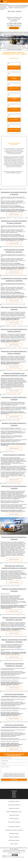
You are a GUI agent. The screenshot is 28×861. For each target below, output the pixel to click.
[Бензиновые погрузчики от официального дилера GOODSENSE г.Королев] (14, 64)
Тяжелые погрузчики (14, 119)
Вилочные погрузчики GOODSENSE (18, 6)
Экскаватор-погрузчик (14, 833)
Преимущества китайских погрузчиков (14, 830)
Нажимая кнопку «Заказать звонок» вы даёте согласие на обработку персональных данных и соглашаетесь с (14, 775)
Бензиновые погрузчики (14, 801)
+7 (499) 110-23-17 (14, 25)
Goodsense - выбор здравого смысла (17, 7)
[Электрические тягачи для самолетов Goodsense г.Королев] (14, 563)
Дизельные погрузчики (14, 808)
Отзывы (14, 795)
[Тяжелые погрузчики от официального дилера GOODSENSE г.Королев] (14, 116)
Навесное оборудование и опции (14, 98)
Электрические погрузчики (14, 129)
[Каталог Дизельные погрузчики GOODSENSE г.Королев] (14, 304)
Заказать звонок (14, 28)
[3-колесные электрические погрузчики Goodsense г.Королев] (14, 691)
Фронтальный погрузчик (14, 840)
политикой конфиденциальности (17, 776)
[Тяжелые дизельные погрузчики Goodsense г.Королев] (14, 614)
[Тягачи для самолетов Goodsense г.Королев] (14, 526)
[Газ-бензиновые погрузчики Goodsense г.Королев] (14, 246)
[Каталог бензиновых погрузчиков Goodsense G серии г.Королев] (14, 218)
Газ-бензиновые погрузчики (14, 78)
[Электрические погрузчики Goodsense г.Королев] (14, 660)
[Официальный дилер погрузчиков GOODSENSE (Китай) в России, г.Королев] (4, 7)
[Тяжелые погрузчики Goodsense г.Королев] (14, 586)
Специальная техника (14, 815)
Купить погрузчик (14, 843)
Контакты (14, 797)
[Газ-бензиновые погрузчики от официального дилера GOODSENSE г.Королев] (14, 74)
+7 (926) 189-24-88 (14, 23)
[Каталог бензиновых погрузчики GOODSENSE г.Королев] (14, 189)
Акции (14, 794)
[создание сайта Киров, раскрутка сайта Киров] (13, 857)
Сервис (14, 792)
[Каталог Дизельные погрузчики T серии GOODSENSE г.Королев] (14, 348)
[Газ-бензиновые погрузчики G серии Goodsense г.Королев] (14, 275)
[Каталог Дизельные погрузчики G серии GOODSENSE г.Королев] (14, 326)
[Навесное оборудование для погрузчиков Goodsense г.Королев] (14, 370)
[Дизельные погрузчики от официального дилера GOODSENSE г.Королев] (14, 85)
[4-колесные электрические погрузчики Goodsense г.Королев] (14, 722)
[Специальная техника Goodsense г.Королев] (14, 394)
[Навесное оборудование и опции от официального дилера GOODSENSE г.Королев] (14, 95)
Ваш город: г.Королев (14, 11)
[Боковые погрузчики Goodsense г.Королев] (14, 420)
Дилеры (14, 793)
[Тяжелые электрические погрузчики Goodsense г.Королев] (14, 636)
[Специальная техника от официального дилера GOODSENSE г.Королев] (14, 106)
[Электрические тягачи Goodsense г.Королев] (14, 483)
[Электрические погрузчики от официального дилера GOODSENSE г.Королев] (14, 126)
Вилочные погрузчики (14, 836)
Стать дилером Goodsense (14, 826)
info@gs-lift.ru (14, 20)
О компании (14, 790)
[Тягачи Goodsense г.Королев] (14, 452)
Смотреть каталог (14, 214)
